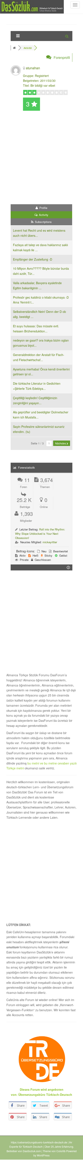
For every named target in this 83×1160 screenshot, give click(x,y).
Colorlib (61, 1151)
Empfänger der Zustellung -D (32, 259)
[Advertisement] (41, 158)
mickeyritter (50, 542)
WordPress (43, 1155)
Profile (43, 208)
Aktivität (28, 48)
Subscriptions (43, 222)
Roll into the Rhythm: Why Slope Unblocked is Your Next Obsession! (40, 533)
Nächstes (61, 443)
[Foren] (15, 47)
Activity (43, 215)
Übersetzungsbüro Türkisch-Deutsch (45, 1094)
